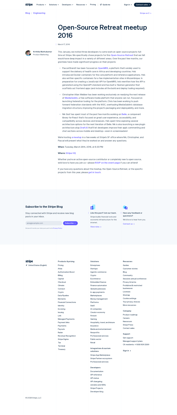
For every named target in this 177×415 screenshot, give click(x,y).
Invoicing (61, 309)
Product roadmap (130, 314)
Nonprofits (94, 332)
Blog (27, 13)
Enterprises (95, 265)
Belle (124, 114)
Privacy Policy (57, 228)
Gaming (93, 319)
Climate (61, 285)
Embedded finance (98, 282)
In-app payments (97, 292)
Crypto (61, 292)
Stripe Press (128, 325)
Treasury (62, 349)
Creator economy (97, 312)
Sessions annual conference (134, 278)
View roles (94, 226)
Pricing (93, 4)
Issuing (61, 312)
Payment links (64, 322)
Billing (60, 275)
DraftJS (84, 127)
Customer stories (130, 268)
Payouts (61, 329)
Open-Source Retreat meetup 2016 (102, 31)
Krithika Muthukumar (42, 51)
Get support (128, 337)
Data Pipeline (63, 295)
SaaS (92, 305)
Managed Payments (66, 319)
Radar (60, 332)
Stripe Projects (96, 388)
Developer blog (96, 391)
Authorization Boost (66, 272)
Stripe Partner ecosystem (101, 358)
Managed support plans (133, 341)
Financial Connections (67, 302)
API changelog (96, 381)
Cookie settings (129, 298)
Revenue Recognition (67, 336)
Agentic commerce (98, 272)
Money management (99, 299)
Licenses (127, 291)
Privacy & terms (129, 282)
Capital (61, 278)
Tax (59, 342)
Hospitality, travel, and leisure (102, 322)
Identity (61, 305)
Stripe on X (144, 13)
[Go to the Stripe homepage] (28, 261)
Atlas (60, 268)
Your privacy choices (131, 301)
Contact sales (142, 4)
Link (59, 315)
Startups (94, 268)
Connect (61, 289)
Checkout (62, 282)
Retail (92, 342)
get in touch (94, 172)
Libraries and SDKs (98, 385)
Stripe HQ (71, 153)
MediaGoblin (71, 97)
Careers (126, 318)
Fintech (93, 315)
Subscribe (69, 223)
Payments (62, 325)
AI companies (96, 309)
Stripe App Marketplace (100, 355)
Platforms (94, 302)
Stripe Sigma (63, 339)
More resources (129, 305)
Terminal (61, 346)
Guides (126, 265)
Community (128, 275)
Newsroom (127, 321)
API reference (96, 374)
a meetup (77, 137)
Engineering (39, 13)
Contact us (128, 224)
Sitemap (126, 295)
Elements (62, 299)
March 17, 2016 (64, 44)
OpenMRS (103, 68)
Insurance (94, 325)
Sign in (127, 4)
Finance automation (98, 285)
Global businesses (98, 289)
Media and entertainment (100, 329)
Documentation (96, 371)
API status (94, 378)
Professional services (99, 336)
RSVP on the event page (107, 162)
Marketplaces (96, 295)
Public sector (95, 339)
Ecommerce (95, 278)
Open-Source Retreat (122, 55)
